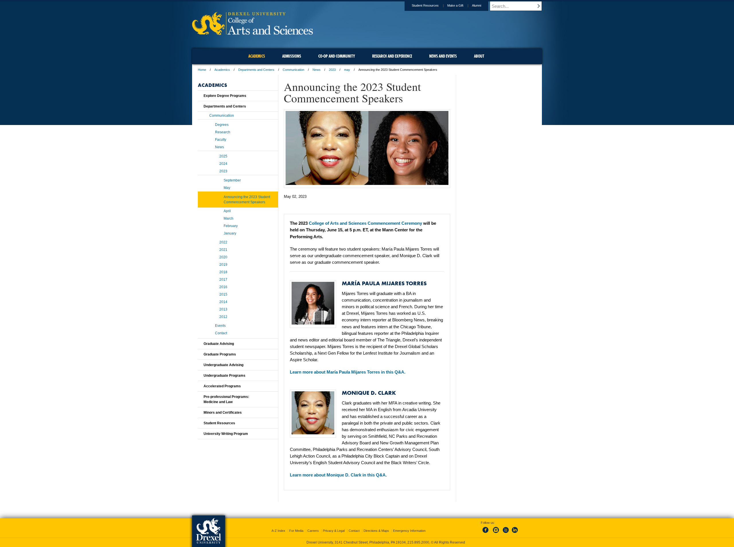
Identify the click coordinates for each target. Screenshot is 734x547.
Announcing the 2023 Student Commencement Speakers (247, 199)
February (231, 226)
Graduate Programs (220, 354)
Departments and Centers (256, 69)
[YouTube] (505, 533)
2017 (223, 280)
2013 (223, 309)
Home (202, 69)
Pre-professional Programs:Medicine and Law (226, 399)
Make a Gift (455, 5)
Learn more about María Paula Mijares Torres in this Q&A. (347, 372)
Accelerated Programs (222, 386)
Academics (222, 69)
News (317, 69)
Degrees (222, 125)
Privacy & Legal (334, 530)
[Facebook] (486, 533)
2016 (223, 287)
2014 (223, 302)
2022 (223, 242)
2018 (223, 272)
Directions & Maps (376, 530)
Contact (221, 333)
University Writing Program (226, 434)
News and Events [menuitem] (443, 56)
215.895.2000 (418, 542)
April (227, 211)
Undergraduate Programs (224, 376)
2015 (223, 294)
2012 (223, 317)
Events (220, 326)
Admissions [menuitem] (291, 56)
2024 (223, 164)
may (347, 69)
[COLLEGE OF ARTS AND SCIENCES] (252, 33)
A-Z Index (278, 530)
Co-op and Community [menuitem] (336, 56)
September (232, 180)
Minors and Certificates (223, 413)
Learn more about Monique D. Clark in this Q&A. (338, 474)
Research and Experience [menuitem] (392, 56)
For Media (296, 530)
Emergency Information (409, 530)
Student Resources (425, 5)
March (228, 218)
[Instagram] (496, 533)
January (230, 233)
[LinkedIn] (515, 533)
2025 (223, 156)
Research (222, 132)
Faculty (220, 140)
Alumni (476, 5)
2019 (223, 265)
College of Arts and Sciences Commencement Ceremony (365, 223)
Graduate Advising (219, 344)
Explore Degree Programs (225, 96)
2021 (223, 250)
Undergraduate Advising (223, 365)
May (227, 188)
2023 (332, 69)
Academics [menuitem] (256, 56)
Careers (313, 530)
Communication (293, 69)
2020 (223, 257)
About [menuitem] (479, 56)
